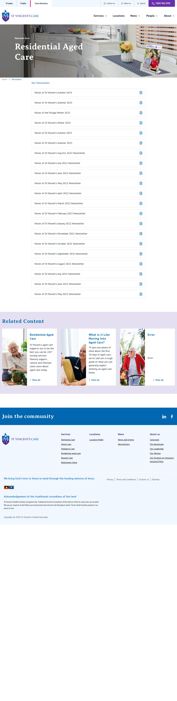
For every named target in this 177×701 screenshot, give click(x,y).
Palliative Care (68, 448)
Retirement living (69, 462)
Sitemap (155, 479)
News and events (126, 439)
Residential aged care (71, 453)
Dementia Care (68, 439)
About (167, 16)
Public (23, 3)
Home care (66, 444)
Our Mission (155, 453)
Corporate (154, 439)
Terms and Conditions (126, 479)
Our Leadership (157, 448)
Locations (119, 16)
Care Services (41, 3)
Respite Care (67, 457)
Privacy (110, 479)
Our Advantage (157, 444)
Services (99, 16)
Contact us (144, 479)
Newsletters (124, 444)
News (133, 16)
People (150, 16)
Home (4, 79)
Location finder (96, 439)
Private (9, 3)
